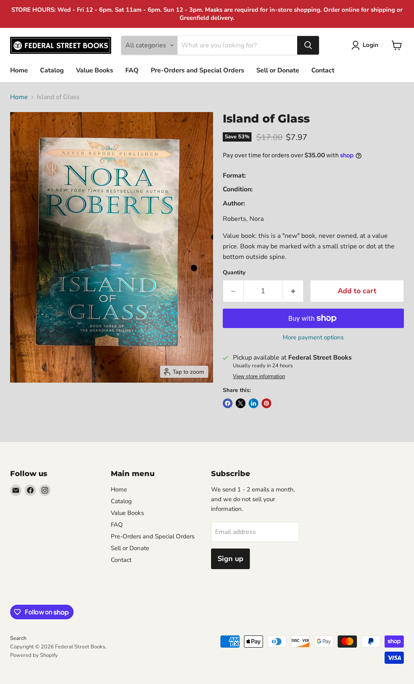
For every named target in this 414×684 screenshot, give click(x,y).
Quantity (234, 272)
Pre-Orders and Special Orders (197, 70)
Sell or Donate (277, 70)
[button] (366, 45)
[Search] (308, 45)
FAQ (132, 70)
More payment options (313, 337)
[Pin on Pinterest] (266, 403)
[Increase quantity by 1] (293, 291)
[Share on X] (240, 403)
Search (18, 638)
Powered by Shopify (34, 655)
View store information (259, 376)
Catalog (52, 70)
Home (19, 70)
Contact (322, 70)
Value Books (94, 70)
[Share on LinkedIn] (253, 403)
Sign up (230, 558)
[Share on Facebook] (227, 403)
